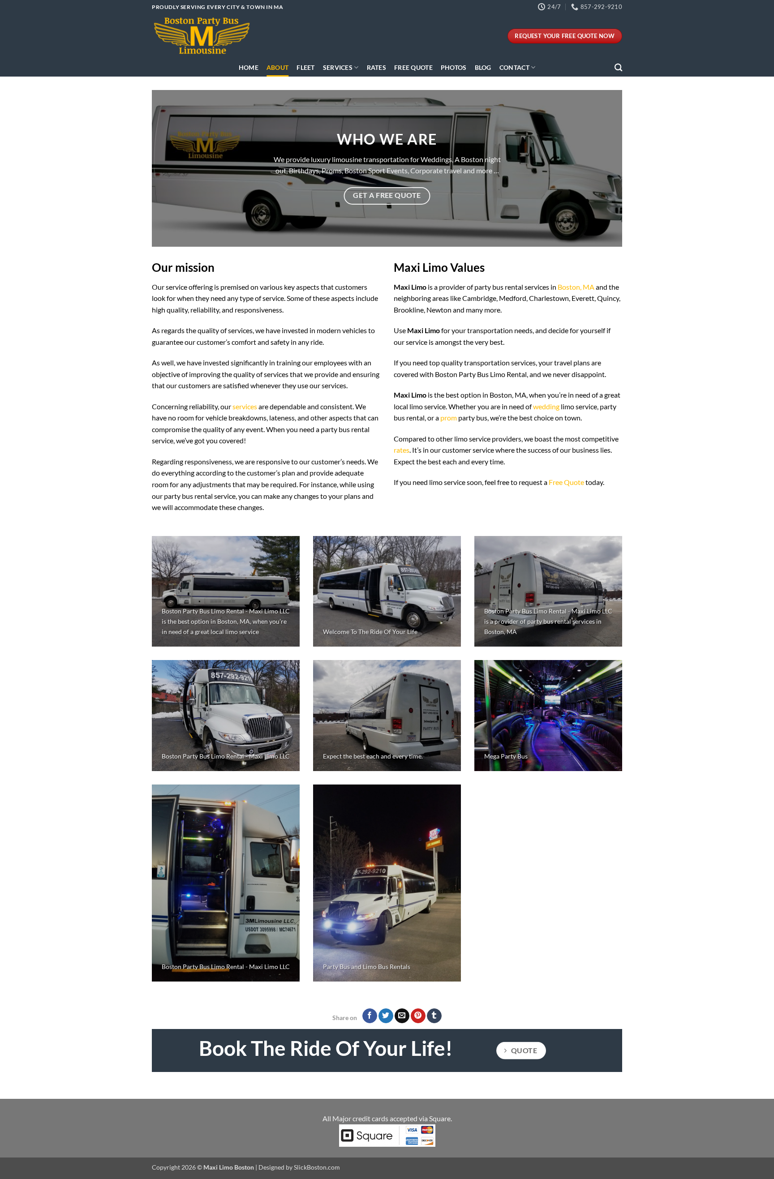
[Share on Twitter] (385, 1016)
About (277, 67)
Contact (514, 67)
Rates (376, 67)
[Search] (618, 68)
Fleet (305, 67)
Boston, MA (576, 287)
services (244, 406)
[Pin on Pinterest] (418, 1016)
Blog (483, 67)
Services (338, 67)
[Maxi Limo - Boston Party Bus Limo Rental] (203, 35)
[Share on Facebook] (369, 1016)
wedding (546, 406)
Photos (454, 67)
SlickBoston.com (317, 1167)
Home (248, 67)
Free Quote (413, 67)
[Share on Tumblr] (434, 1016)
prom (448, 417)
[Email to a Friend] (402, 1016)
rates (401, 450)
